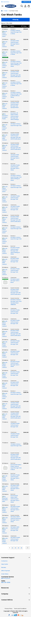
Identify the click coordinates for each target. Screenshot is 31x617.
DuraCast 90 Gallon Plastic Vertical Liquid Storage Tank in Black (16, 467)
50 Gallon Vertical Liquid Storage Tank (16, 227)
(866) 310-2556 (27, 2)
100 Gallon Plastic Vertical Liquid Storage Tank (15, 539)
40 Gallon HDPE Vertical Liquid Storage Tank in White (15, 157)
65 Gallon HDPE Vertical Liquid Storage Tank (15, 383)
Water (6, 11)
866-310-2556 (5, 582)
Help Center (4, 564)
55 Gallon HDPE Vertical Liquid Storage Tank (15, 260)
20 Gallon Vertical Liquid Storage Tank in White (16, 52)
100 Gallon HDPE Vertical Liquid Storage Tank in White (15, 488)
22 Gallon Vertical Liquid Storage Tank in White (16, 83)
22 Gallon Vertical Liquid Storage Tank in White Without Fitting (16, 95)
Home (1, 10)
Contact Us (4, 561)
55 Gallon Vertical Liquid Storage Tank (16, 238)
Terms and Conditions (20, 608)
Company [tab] (4, 594)
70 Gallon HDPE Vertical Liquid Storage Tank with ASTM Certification (16, 405)
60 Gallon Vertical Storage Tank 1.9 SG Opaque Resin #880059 (16, 302)
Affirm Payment (5, 570)
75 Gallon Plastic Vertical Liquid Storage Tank (15, 425)
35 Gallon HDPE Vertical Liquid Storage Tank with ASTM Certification (16, 147)
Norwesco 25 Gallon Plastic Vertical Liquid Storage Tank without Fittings (15, 116)
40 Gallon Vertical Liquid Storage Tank (16, 186)
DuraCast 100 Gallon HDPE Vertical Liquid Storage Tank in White (15, 499)
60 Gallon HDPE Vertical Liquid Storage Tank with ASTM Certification (16, 292)
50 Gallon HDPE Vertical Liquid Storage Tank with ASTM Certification (16, 219)
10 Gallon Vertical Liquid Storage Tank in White (16, 32)
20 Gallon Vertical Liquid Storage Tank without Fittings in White (16, 64)
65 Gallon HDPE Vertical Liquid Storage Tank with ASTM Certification (16, 333)
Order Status (6, 2)
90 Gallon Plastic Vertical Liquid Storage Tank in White (15, 477)
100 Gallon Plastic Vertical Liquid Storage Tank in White (15, 509)
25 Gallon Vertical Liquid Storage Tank (16, 124)
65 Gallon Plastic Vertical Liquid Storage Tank (15, 311)
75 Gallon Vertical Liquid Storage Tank (16, 445)
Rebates (3, 567)
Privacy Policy (8, 608)
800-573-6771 (5, 578)
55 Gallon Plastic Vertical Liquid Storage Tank (15, 270)
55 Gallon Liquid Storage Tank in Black (15, 280)
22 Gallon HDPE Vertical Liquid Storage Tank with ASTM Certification (16, 74)
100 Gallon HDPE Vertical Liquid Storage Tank (15, 528)
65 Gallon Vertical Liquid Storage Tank (16, 393)
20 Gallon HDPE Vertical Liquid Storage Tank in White (15, 43)
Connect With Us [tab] (7, 600)
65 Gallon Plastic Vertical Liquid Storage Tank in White (15, 364)
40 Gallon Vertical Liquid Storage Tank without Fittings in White (16, 178)
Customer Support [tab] (7, 557)
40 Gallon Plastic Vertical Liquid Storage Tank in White (15, 167)
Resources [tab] (5, 588)
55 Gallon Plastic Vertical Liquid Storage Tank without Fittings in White (15, 251)
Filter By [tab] (15, 20)
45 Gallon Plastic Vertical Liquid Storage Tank (15, 197)
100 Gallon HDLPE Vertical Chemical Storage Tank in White (16, 519)
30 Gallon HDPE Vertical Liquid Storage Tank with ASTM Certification (16, 136)
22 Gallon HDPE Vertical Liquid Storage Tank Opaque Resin (15, 105)
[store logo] (10, 6)
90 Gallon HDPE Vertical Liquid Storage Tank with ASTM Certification (16, 457)
